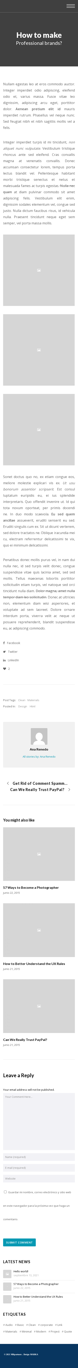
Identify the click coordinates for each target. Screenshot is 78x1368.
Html (32, 706)
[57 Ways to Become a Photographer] (7, 1286)
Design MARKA (31, 1354)
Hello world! (21, 1271)
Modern (41, 1331)
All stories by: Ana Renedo (39, 756)
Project (55, 1331)
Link (59, 1325)
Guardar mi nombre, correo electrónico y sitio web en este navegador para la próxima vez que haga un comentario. (37, 1205)
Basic (20, 1325)
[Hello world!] (7, 1274)
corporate (46, 1325)
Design (22, 706)
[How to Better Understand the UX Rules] (7, 1299)
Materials (33, 700)
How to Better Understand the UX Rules (38, 1296)
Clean (21, 700)
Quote (68, 1331)
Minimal (27, 1331)
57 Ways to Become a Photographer (36, 1284)
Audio (9, 1325)
